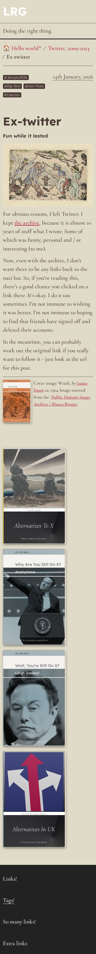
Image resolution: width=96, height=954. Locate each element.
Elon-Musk (35, 86)
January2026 (17, 77)
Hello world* (26, 48)
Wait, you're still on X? (37, 665)
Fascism (13, 95)
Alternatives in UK (33, 829)
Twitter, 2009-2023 (68, 48)
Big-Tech (14, 86)
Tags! (8, 900)
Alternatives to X (34, 525)
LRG (15, 11)
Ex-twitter (18, 56)
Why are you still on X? (38, 564)
